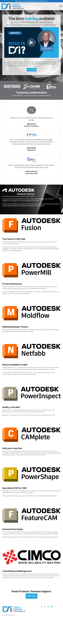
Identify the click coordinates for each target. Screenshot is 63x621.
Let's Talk (31, 69)
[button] (61, 6)
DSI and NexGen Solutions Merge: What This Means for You (31, 1)
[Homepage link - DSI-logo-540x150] (13, 611)
